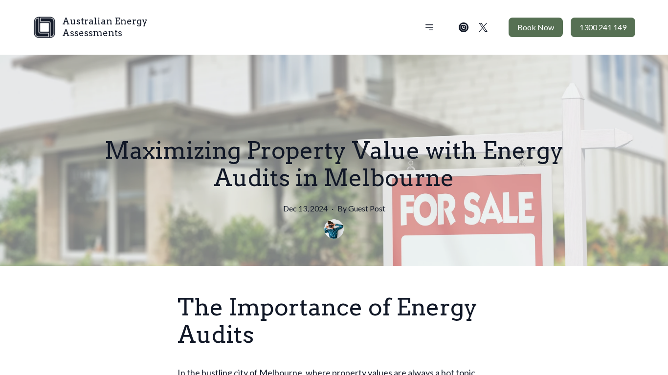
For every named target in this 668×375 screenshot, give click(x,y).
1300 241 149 (602, 27)
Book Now (535, 27)
